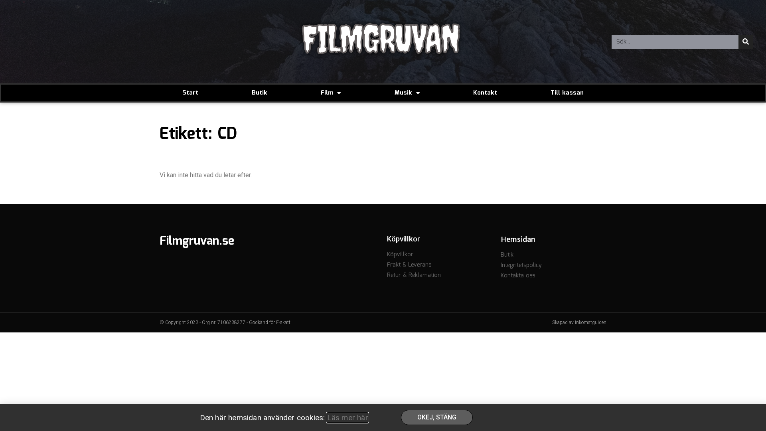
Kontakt (485, 93)
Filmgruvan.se (197, 241)
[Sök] (745, 42)
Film (327, 93)
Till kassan (567, 93)
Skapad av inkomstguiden (579, 322)
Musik (403, 93)
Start (190, 93)
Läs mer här (347, 417)
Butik (259, 93)
